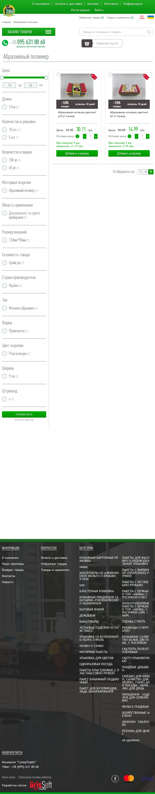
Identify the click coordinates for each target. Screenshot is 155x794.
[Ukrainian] (151, 17)
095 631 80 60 (27, 42)
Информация (132, 3)
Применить (24, 414)
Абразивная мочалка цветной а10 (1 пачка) (77, 114)
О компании (41, 3)
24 (140, 172)
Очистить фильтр (24, 420)
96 (151, 172)
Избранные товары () (91, 17)
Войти (99, 10)
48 (145, 172)
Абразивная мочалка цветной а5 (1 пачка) (129, 114)
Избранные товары (54, 563)
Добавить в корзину (77, 153)
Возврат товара (13, 569)
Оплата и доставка (68, 3)
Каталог (93, 3)
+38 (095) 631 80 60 (25, 766)
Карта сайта (8, 777)
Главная (6, 22)
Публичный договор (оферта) (35, 777)
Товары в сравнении (55, 569)
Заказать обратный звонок (30, 47)
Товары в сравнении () (120, 17)
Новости (8, 581)
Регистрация (80, 10)
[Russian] (142, 17)
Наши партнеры (13, 563)
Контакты (111, 3)
